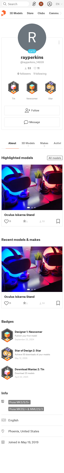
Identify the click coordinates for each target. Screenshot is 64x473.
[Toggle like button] (6, 221)
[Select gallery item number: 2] (32, 207)
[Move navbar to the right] (60, 13)
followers (24, 73)
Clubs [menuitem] (41, 13)
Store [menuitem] (30, 13)
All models (55, 157)
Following (40, 73)
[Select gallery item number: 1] (28, 207)
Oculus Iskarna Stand (19, 214)
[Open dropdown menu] (59, 41)
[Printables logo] (3, 13)
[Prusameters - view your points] (41, 4)
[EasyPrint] (34, 4)
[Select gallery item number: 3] (35, 207)
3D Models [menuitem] (16, 13)
